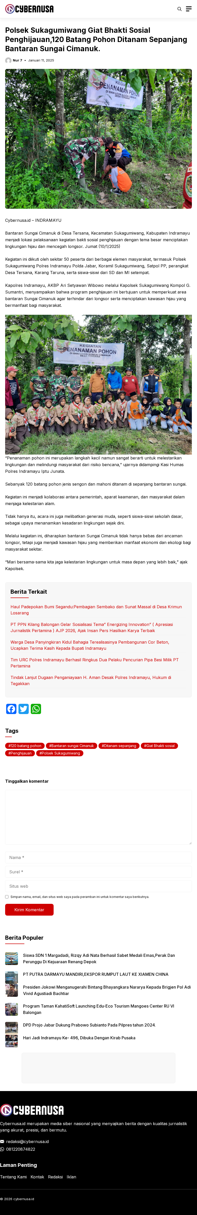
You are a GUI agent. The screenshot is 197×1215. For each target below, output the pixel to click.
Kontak (37, 1176)
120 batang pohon (26, 745)
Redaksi (55, 1176)
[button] (180, 9)
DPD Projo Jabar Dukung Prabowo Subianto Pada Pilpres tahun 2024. (89, 1025)
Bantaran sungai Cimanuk (73, 745)
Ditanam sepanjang (120, 745)
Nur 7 (17, 60)
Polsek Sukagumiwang (61, 753)
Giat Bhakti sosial (160, 745)
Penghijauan (21, 753)
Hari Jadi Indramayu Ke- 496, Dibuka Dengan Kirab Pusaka (79, 1037)
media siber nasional (70, 1123)
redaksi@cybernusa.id (27, 1141)
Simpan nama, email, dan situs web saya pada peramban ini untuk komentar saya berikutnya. (80, 897)
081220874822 (20, 1149)
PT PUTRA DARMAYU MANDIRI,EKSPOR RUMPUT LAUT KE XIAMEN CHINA (96, 974)
